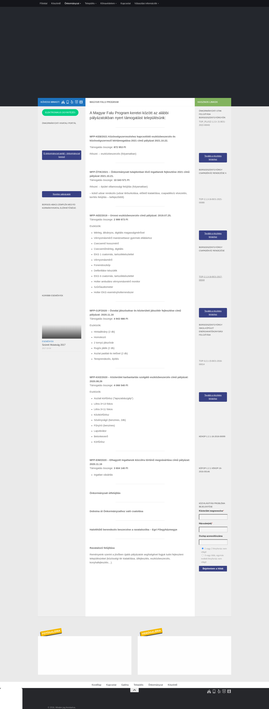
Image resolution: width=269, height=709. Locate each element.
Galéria (125, 685)
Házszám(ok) (206, 523)
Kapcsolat (126, 3)
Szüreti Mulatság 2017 (53, 345)
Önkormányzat (72, 3)
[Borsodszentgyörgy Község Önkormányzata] (63, 102)
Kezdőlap (96, 685)
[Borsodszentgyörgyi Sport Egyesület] (72, 102)
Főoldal (43, 3)
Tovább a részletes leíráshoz (213, 157)
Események (48, 341)
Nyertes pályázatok (62, 194)
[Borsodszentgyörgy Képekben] (67, 102)
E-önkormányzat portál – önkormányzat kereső (62, 155)
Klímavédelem (107, 3)
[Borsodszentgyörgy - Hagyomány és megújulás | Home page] (134, 41)
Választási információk (145, 3)
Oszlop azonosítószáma (210, 536)
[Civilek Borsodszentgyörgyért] (76, 102)
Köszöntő (56, 3)
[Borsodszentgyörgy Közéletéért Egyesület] (81, 102)
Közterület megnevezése (211, 511)
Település (90, 3)
